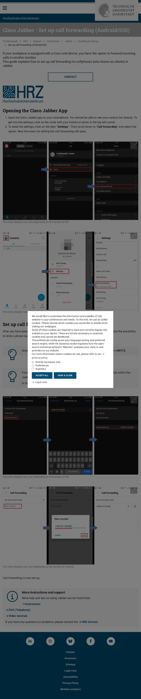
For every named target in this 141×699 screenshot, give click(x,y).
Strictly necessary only (47, 362)
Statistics (40, 369)
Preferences (42, 365)
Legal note (41, 382)
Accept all (42, 375)
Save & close (65, 375)
